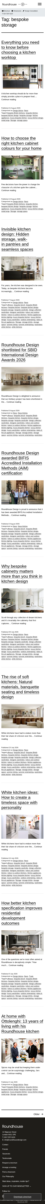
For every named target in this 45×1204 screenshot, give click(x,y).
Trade (31, 976)
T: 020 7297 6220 (7, 14)
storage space (22, 120)
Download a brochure (22, 1197)
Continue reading (8, 99)
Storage (13, 120)
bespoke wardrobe (21, 310)
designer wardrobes (17, 312)
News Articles (23, 413)
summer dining (12, 324)
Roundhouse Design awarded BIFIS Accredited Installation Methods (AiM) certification (21, 463)
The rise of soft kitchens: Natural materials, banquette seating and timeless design (20, 686)
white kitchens (17, 327)
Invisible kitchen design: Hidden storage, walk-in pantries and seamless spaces (17, 239)
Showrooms (17, 11)
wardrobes (38, 324)
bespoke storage (26, 115)
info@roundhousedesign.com (15, 1140)
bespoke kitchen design (10, 115)
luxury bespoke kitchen (18, 118)
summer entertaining (26, 324)
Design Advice (18, 110)
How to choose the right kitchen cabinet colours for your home (21, 143)
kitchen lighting (6, 317)
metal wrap (5, 120)
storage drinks (27, 322)
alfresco (10, 305)
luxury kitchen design (35, 118)
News (26, 110)
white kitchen (6, 327)
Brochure (7, 11)
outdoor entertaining (28, 320)
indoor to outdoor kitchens (17, 315)
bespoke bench (19, 305)
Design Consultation (31, 11)
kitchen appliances (34, 315)
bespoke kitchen (32, 113)
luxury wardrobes (13, 320)
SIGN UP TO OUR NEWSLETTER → (16, 1186)
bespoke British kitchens (16, 113)
